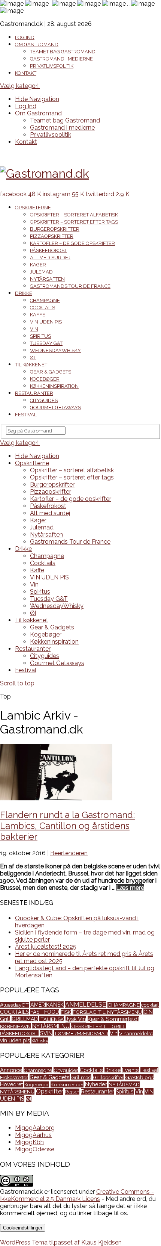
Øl (33, 357)
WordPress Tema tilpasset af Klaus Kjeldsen (61, 1242)
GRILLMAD (25, 1019)
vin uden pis (15, 1040)
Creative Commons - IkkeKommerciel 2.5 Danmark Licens (77, 1195)
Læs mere (130, 887)
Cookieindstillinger (22, 1228)
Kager (38, 265)
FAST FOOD (44, 1012)
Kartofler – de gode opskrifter (72, 243)
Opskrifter (49, 1091)
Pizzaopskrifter (51, 236)
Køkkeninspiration (54, 386)
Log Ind (24, 37)
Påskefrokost (48, 250)
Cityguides (44, 400)
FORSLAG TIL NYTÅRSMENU (107, 1012)
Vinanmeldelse (136, 1033)
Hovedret (11, 1084)
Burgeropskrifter (54, 229)
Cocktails (42, 307)
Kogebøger (45, 379)
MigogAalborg (35, 1127)
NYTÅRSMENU (51, 1026)
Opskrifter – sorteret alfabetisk (74, 215)
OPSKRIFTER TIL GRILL (98, 1026)
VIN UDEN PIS (46, 322)
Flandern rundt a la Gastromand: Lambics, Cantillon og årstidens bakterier (67, 825)
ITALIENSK (51, 1019)
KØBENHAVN (15, 1026)
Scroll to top (17, 683)
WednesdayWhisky (55, 350)
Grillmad (81, 1077)
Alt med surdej (50, 257)
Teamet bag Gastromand (62, 51)
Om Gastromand (36, 44)
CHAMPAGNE (123, 1005)
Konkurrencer (67, 1084)
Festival (26, 414)
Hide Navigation (37, 99)
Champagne (45, 300)
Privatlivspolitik (51, 66)
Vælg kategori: (20, 85)
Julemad (41, 272)
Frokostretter (14, 1077)
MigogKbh (29, 1142)
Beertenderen (69, 853)
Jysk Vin (76, 1019)
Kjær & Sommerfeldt (113, 1019)
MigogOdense (34, 1149)
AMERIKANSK (47, 1004)
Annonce (11, 1070)
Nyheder (96, 1084)
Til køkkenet (31, 364)
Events (130, 1070)
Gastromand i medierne (61, 59)
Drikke (23, 293)
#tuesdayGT (14, 1005)
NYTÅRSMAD (124, 1084)
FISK (66, 1012)
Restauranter (34, 393)
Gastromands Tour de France (70, 286)
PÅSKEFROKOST (19, 1033)
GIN (148, 1012)
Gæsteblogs (139, 1077)
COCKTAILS (14, 1012)
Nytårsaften (47, 279)
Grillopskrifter (108, 1077)
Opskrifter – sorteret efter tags (74, 222)
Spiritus (40, 336)
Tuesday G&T (46, 343)
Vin (34, 329)
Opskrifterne (33, 207)
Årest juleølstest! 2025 (45, 946)
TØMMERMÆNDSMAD (81, 1033)
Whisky (39, 1040)
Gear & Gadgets (50, 372)
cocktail (150, 1005)
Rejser (72, 1092)
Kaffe (37, 315)
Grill (5, 1019)
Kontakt (25, 73)
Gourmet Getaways (55, 407)
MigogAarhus (33, 1135)
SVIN (46, 1033)
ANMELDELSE (85, 1004)
